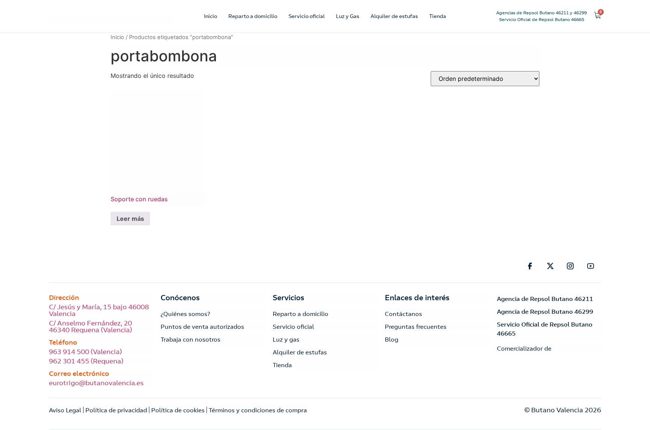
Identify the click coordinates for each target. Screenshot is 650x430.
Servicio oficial (307, 16)
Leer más (130, 218)
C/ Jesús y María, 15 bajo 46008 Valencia (99, 310)
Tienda (437, 16)
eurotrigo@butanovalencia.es (96, 383)
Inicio (210, 16)
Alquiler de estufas (394, 16)
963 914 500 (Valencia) (85, 352)
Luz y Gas (347, 16)
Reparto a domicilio (252, 16)
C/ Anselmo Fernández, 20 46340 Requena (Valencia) (90, 326)
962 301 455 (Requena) (86, 361)
